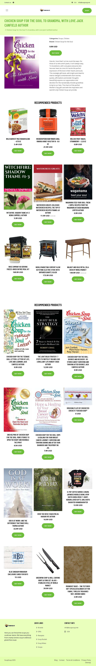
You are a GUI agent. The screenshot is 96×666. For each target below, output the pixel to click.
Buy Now (55, 53)
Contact (61, 660)
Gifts (39, 632)
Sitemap (88, 663)
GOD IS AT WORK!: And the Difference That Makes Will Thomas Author (18, 523)
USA (75, 2)
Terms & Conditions (73, 660)
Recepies (41, 635)
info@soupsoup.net (84, 2)
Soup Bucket (42, 639)
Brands (40, 628)
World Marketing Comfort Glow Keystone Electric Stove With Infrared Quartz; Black (48, 269)
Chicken (66, 38)
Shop (87, 10)
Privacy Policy (86, 660)
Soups (61, 38)
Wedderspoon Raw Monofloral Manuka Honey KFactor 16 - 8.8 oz (48, 141)
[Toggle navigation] (6, 10)
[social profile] (13, 2)
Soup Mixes (42, 643)
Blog (56, 660)
